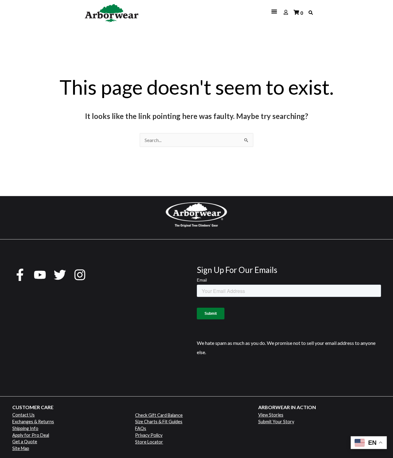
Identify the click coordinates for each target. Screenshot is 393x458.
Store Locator (149, 441)
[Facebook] (20, 275)
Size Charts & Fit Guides (158, 421)
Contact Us (23, 414)
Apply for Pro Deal (30, 435)
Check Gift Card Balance (159, 415)
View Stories (270, 414)
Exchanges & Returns (33, 421)
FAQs (140, 428)
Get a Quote (24, 441)
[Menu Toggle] (212, 11)
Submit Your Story (276, 421)
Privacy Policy (148, 435)
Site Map (20, 448)
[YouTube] (40, 275)
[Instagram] (80, 275)
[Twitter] (60, 275)
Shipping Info (25, 428)
